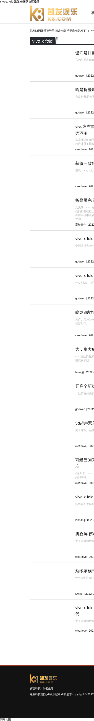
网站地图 (5, 719)
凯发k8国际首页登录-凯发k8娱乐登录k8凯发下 (54, 13)
